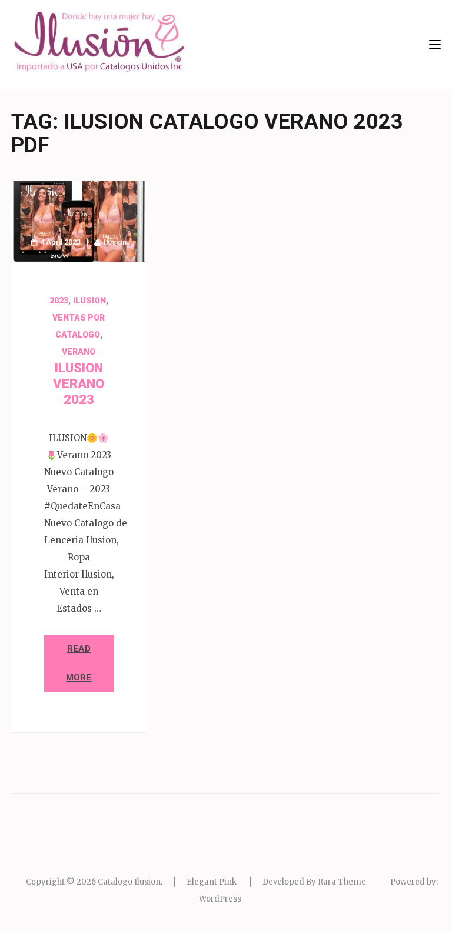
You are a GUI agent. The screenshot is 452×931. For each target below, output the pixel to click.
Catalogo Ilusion (129, 882)
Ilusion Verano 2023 (78, 384)
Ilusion (115, 242)
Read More (78, 663)
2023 (58, 300)
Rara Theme (342, 882)
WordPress (220, 899)
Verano (78, 351)
